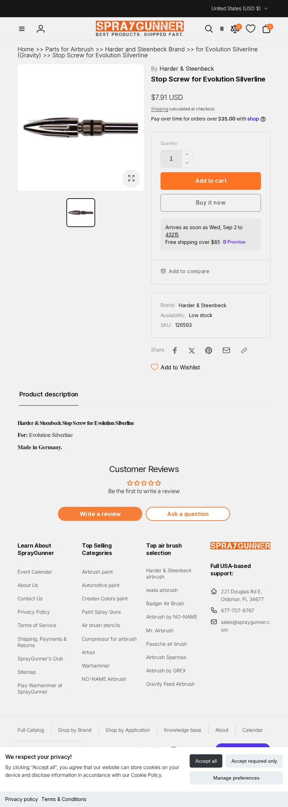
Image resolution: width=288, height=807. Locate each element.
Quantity (169, 143)
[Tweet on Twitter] (191, 350)
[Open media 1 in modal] (81, 127)
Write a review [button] (100, 513)
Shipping (159, 108)
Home (26, 49)
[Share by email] (226, 350)
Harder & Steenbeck (182, 68)
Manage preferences (236, 778)
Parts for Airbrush (69, 49)
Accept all (206, 761)
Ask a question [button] (188, 513)
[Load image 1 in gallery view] (80, 212)
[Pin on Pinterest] (208, 350)
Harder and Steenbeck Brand (145, 49)
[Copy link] (244, 350)
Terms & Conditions (63, 799)
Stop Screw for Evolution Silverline (100, 55)
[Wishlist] (250, 28)
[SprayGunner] (240, 547)
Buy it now (211, 202)
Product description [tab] (48, 394)
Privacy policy (21, 799)
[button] (22, 29)
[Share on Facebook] (174, 350)
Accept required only (254, 761)
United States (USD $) (236, 8)
